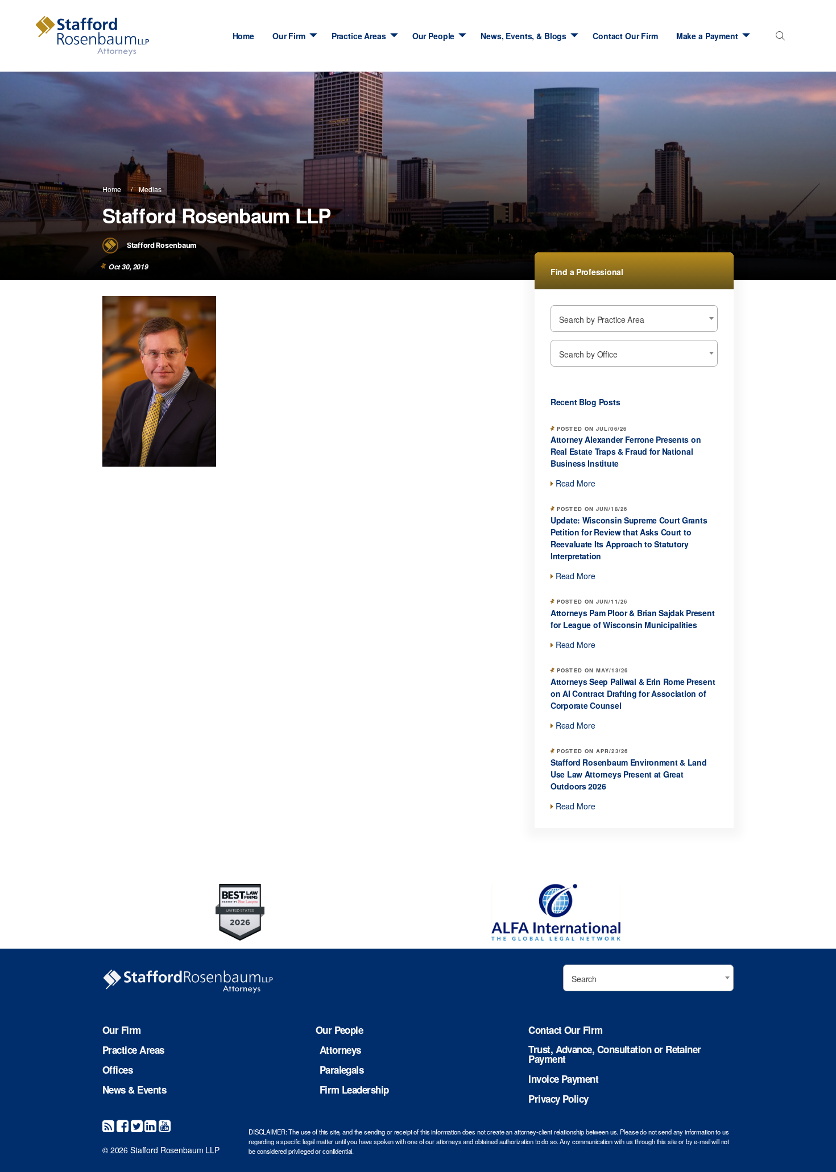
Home (243, 35)
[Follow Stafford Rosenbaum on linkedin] (150, 1125)
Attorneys (340, 1050)
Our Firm (288, 35)
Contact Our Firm (625, 35)
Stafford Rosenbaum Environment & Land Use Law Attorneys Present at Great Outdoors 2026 (629, 774)
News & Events (134, 1090)
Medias (150, 189)
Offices (117, 1070)
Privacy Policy (558, 1099)
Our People (433, 35)
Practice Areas (359, 35)
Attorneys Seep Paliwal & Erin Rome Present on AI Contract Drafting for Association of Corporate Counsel (633, 693)
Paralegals (342, 1070)
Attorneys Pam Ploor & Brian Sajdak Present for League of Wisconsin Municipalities (632, 618)
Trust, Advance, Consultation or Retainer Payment (614, 1054)
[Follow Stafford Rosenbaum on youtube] (165, 1125)
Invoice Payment (563, 1079)
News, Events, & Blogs (523, 35)
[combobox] (778, 39)
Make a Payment (707, 35)
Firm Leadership (354, 1090)
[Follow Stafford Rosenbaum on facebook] (123, 1125)
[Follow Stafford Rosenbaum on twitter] (137, 1125)
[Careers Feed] (108, 1125)
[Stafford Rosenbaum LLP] (92, 36)
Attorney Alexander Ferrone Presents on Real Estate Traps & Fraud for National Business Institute (626, 451)
